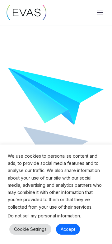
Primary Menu (99, 12)
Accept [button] (68, 229)
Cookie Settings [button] (30, 229)
